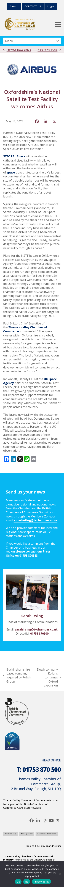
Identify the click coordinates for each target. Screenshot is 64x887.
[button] (58, 24)
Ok (18, 881)
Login (50, 6)
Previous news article (19, 49)
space (11, 172)
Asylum (53, 845)
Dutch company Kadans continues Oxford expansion (46, 678)
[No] (59, 874)
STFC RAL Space (14, 156)
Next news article (47, 49)
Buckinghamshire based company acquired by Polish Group (17, 675)
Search (14, 6)
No (26, 881)
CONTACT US (33, 6)
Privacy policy (41, 881)
